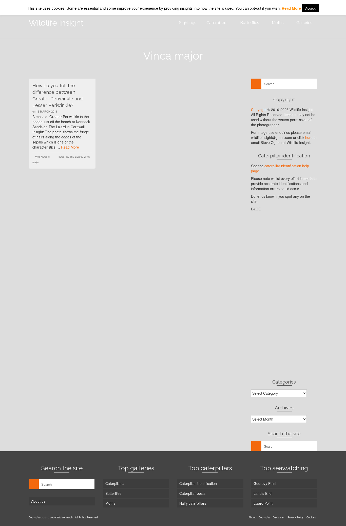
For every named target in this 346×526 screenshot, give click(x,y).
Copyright (258, 109)
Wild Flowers (42, 156)
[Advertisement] (284, 295)
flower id (63, 156)
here (309, 137)
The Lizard (76, 156)
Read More (70, 147)
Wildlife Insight (56, 22)
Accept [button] (310, 8)
